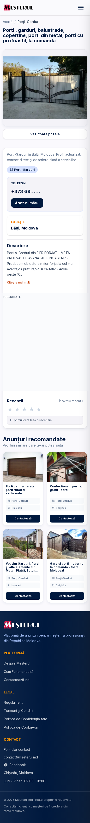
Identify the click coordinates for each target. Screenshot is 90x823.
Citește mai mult (18, 282)
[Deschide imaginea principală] (45, 87)
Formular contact (17, 749)
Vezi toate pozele (45, 134)
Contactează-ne (17, 680)
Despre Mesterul (17, 663)
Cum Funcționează (18, 672)
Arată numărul (27, 203)
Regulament (13, 702)
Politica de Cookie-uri (21, 727)
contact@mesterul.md (21, 757)
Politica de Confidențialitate (25, 719)
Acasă (7, 22)
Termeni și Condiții (18, 711)
